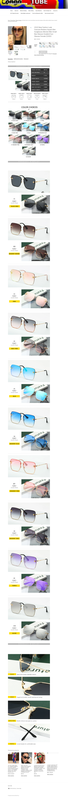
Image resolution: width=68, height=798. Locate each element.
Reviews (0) (26, 58)
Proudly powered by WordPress (13, 795)
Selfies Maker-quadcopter (25, 13)
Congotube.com (17, 4)
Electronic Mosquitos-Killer (37, 13)
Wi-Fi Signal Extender (14, 13)
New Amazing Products (49, 13)
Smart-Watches (39, 10)
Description (10, 58)
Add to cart (43, 51)
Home (11, 10)
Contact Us (55, 10)
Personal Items (12, 20)
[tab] (10, 59)
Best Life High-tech (47, 10)
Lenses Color (35, 45)
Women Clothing (23, 10)
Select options (11, 775)
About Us (16, 10)
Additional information (18, 58)
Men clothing (31, 10)
